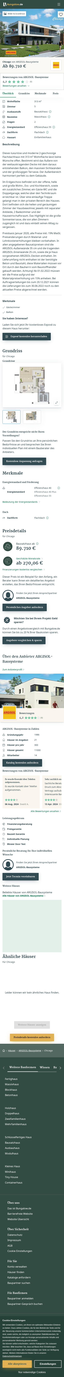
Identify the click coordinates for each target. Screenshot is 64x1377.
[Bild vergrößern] (56, 402)
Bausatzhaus (12, 1142)
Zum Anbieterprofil (12, 669)
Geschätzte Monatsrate (28, 558)
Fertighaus (11, 1079)
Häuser (12, 1050)
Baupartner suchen (18, 1283)
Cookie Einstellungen (19, 1251)
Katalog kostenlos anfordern (22, 762)
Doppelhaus (12, 1113)
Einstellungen (48, 1364)
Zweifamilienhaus (15, 1119)
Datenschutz (14, 1235)
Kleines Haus (12, 1166)
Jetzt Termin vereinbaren (20, 876)
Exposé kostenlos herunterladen (29, 336)
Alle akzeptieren (17, 1364)
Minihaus (10, 1171)
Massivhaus (12, 1084)
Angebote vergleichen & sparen (24, 640)
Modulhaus (11, 1153)
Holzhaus (10, 1108)
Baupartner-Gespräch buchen (25, 1304)
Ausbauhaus (12, 1148)
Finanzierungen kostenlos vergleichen (22, 569)
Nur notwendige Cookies (32, 1372)
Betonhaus (11, 1095)
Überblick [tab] (8, 93)
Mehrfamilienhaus (16, 1124)
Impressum (14, 1240)
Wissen (45, 1067)
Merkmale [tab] (40, 93)
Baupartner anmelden (20, 1298)
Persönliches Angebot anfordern (24, 607)
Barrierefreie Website (20, 1213)
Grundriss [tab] (24, 93)
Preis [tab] (55, 93)
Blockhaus (11, 1089)
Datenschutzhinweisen (12, 1356)
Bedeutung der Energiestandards (20, 501)
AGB (9, 1245)
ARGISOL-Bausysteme (30, 1050)
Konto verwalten (17, 1266)
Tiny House (11, 1177)
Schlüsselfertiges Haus (18, 1137)
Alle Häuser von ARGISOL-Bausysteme (22, 895)
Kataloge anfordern (19, 1277)
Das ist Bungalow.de (19, 1208)
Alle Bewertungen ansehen (45, 811)
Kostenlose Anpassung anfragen (24, 461)
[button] (59, 4)
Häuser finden (15, 1272)
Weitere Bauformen (22, 1067)
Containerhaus (13, 1182)
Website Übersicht (18, 1219)
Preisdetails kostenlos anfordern (32, 1037)
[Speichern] (61, 14)
